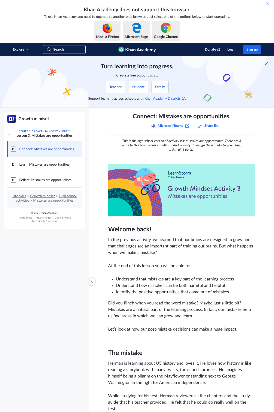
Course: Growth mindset (38, 131)
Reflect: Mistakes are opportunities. (45, 180)
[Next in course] (79, 135)
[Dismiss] (267, 3)
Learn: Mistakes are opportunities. (44, 164)
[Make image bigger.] (181, 190)
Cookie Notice (63, 217)
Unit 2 (65, 131)
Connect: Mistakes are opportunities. (47, 149)
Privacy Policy (43, 217)
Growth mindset (42, 196)
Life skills (19, 196)
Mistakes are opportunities (53, 200)
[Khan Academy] (137, 49)
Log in (231, 49)
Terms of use (25, 217)
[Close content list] (92, 281)
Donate (210, 49)
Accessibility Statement (44, 221)
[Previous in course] (9, 135)
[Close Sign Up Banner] (266, 64)
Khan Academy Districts (162, 98)
